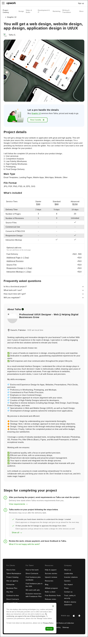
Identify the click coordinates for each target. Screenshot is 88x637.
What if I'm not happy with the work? (24, 544)
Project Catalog (6, 11)
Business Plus (11, 588)
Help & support (50, 570)
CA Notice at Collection (65, 623)
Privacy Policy (48, 623)
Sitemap (65, 627)
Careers (67, 581)
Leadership (68, 573)
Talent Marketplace (13, 573)
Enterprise (10, 584)
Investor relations (71, 577)
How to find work (32, 570)
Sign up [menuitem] (81, 3)
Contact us (68, 592)
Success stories (51, 573)
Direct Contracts (12, 599)
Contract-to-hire (12, 595)
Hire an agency (12, 581)
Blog (46, 584)
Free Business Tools (53, 595)
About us (67, 570)
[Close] (53, 606)
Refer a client (50, 592)
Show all (15, 533)
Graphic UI (36, 113)
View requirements (17, 504)
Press (66, 588)
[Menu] (3, 3)
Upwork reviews (51, 577)
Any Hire (9, 592)
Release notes (50, 599)
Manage (49, 629)
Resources (49, 581)
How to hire (10, 570)
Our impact (68, 584)
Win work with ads (33, 590)
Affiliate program (51, 588)
